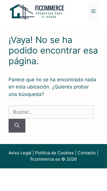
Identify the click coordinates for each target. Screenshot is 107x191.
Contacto (87, 152)
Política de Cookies (54, 152)
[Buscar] (17, 126)
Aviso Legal (20, 152)
